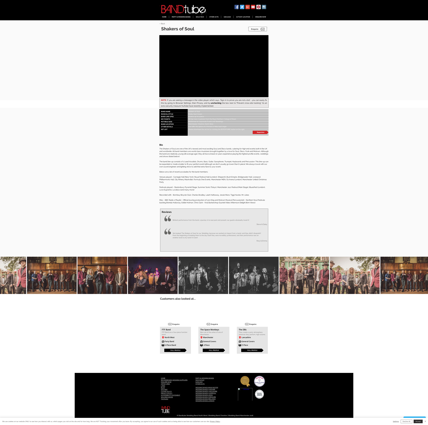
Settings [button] (396, 421)
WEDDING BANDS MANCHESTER (206, 387)
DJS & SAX (199, 382)
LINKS (163, 386)
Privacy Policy (215, 421)
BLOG (163, 388)
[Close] (425, 421)
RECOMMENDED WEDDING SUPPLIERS (174, 380)
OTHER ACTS (200, 384)
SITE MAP (164, 389)
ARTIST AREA (165, 384)
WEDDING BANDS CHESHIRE (205, 389)
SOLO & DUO (199, 380)
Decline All (406, 421)
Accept (418, 421)
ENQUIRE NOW (166, 382)
